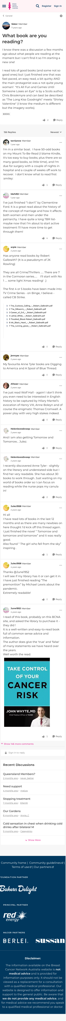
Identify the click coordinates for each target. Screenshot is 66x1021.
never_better (27, 778)
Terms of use (20, 867)
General (8, 16)
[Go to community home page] (13, 6)
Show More (34, 840)
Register (46, 6)
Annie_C (24, 815)
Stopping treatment (16, 799)
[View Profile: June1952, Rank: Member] (6, 610)
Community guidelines (45, 863)
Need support (12, 786)
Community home (13, 863)
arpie (13, 247)
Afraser (15, 383)
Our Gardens (12, 811)
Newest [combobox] (56, 132)
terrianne (16, 140)
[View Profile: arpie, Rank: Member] (6, 249)
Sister (14, 24)
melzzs (24, 790)
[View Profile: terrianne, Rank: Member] (6, 142)
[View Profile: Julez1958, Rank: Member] (6, 508)
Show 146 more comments (19, 744)
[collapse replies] (33, 138)
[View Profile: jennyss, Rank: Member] (6, 357)
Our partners (42, 867)
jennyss (15, 355)
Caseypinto (26, 831)
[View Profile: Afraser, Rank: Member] (6, 386)
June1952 (16, 608)
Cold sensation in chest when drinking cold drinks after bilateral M (32, 825)
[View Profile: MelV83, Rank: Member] (6, 196)
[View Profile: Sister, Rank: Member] (6, 26)
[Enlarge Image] (32, 321)
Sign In (58, 6)
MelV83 (15, 194)
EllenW (24, 803)
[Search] (37, 6)
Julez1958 (16, 506)
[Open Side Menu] (4, 6)
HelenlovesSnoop (20, 428)
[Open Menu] (61, 16)
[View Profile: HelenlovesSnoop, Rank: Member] (6, 431)
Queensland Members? (19, 774)
